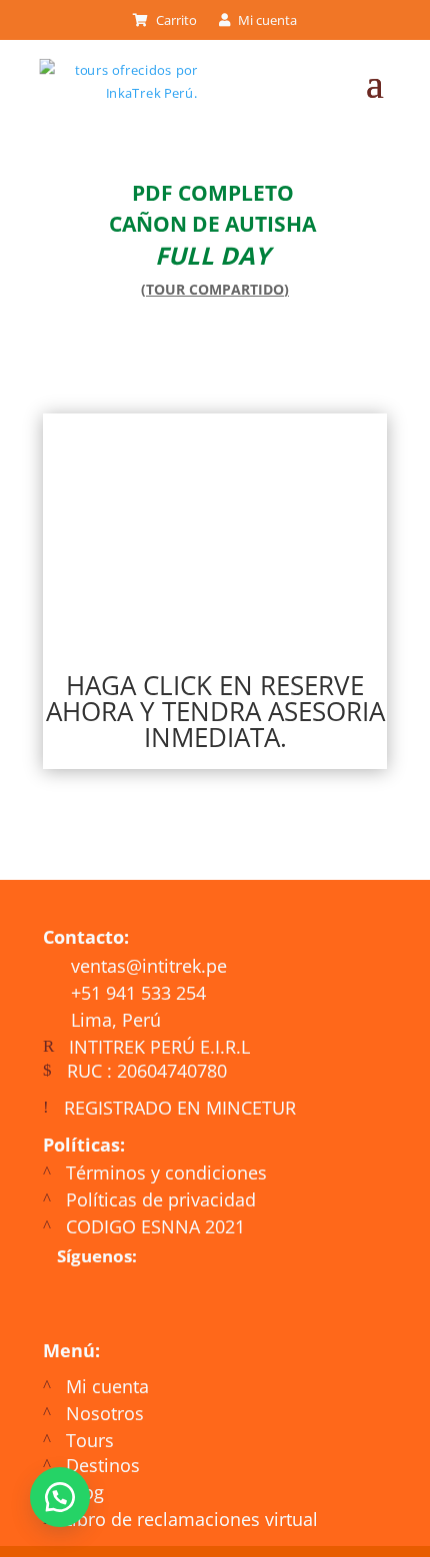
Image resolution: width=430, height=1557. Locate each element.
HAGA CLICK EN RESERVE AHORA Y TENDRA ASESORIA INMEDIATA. (215, 711)
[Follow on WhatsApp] (66, 1303)
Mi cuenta (266, 21)
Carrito (175, 21)
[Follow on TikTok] (235, 1303)
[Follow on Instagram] (177, 1303)
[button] (60, 1497)
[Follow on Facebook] (119, 1303)
